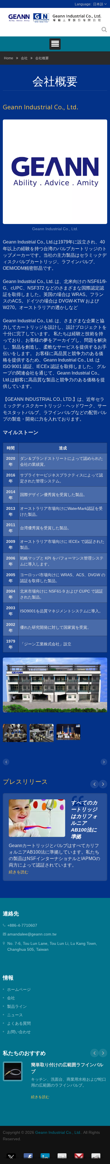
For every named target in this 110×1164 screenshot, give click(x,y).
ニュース (15, 1015)
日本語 (98, 4)
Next (103, 784)
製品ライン (17, 1006)
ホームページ (19, 989)
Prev (94, 784)
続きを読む (18, 872)
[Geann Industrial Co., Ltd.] (55, 172)
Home (8, 58)
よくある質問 (19, 1023)
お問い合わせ (19, 1032)
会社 (24, 58)
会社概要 (42, 58)
